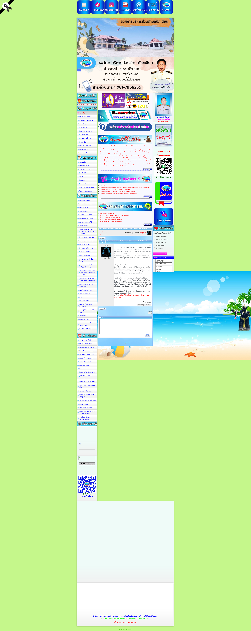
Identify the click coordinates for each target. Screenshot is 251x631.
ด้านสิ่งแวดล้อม (160, 245)
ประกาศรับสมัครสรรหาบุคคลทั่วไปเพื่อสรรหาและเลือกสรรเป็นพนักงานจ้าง (118, 193)
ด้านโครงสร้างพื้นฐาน (162, 239)
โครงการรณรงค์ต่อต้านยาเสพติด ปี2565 (110, 217)
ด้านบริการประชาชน (161, 236)
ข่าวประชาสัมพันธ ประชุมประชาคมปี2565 (111, 221)
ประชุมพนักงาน (104, 185)
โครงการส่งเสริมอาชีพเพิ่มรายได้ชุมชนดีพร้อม (111, 219)
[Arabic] (79, 105)
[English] (83, 105)
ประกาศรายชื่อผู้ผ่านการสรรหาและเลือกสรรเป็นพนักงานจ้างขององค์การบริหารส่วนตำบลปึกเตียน (124, 187)
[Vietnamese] (95, 105)
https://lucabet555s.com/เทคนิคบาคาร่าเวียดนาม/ (131, 296)
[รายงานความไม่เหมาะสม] (150, 245)
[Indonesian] (89, 105)
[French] (85, 105)
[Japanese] (91, 105)
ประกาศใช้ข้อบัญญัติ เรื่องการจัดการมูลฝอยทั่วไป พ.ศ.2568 (115, 189)
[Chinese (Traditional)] (81, 105)
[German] (87, 105)
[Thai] (77, 105)
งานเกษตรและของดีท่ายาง (107, 213)
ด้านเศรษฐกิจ (159, 248)
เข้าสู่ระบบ (143, 233)
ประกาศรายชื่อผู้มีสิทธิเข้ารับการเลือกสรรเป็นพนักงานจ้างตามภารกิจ (117, 191)
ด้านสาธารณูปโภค (161, 242)
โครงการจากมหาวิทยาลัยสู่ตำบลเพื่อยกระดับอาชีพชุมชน (114, 215)
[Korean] (93, 105)
